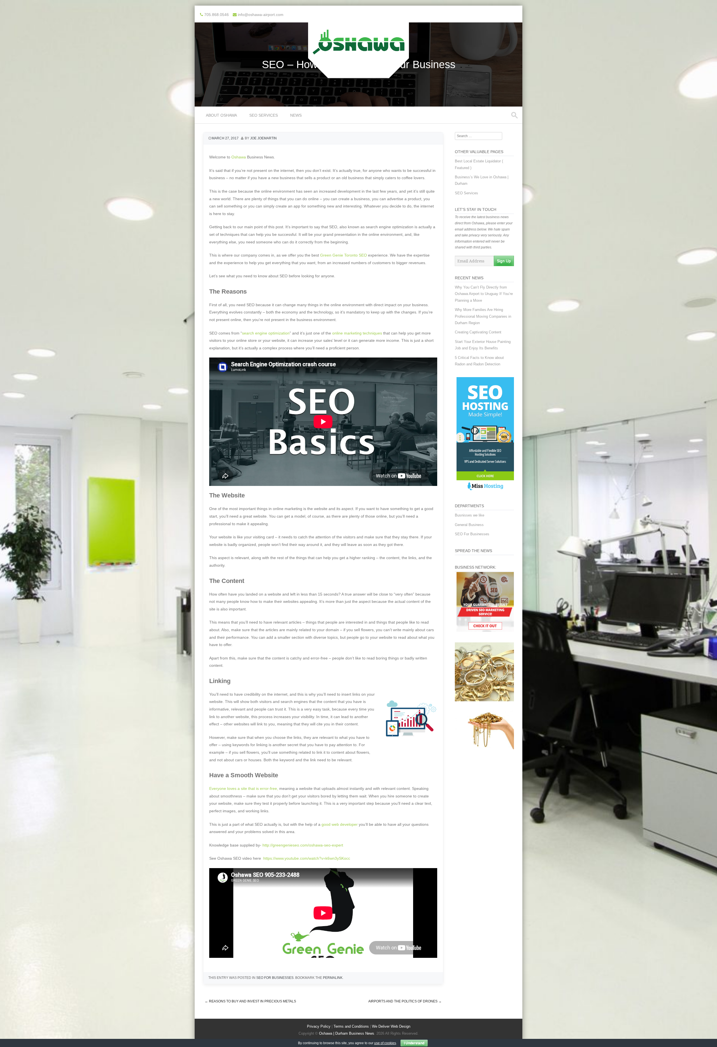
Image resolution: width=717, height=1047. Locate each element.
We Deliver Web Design (391, 1026)
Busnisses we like (469, 515)
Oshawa (238, 157)
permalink (333, 978)
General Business (469, 525)
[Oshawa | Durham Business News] (358, 74)
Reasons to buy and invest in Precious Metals (250, 1001)
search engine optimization (266, 333)
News (296, 115)
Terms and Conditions (351, 1026)
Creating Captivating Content (478, 332)
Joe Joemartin (263, 138)
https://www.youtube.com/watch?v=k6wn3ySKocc (306, 858)
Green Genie (331, 255)
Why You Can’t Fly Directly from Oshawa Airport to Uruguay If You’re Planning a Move (484, 294)
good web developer (340, 824)
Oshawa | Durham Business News (346, 1033)
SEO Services (263, 115)
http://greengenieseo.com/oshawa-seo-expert (302, 845)
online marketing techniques (357, 333)
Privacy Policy (318, 1026)
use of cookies (385, 1043)
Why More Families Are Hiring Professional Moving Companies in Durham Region (483, 316)
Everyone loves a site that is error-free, (243, 788)
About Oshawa (221, 115)
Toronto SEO (355, 255)
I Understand (414, 1043)
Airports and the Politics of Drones (405, 1001)
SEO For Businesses (275, 978)
